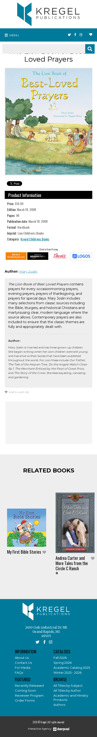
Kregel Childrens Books (34, 238)
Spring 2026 (62, 662)
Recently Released (29, 685)
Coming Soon (25, 690)
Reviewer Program (29, 695)
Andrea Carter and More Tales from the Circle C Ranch (72, 563)
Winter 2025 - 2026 (67, 672)
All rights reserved (56, 722)
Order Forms (25, 700)
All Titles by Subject (68, 685)
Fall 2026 (60, 658)
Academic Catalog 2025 (71, 667)
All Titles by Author (67, 690)
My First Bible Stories (24, 551)
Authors (59, 705)
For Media (22, 667)
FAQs (19, 672)
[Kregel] (48, 13)
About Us (22, 658)
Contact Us (23, 662)
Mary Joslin (28, 271)
